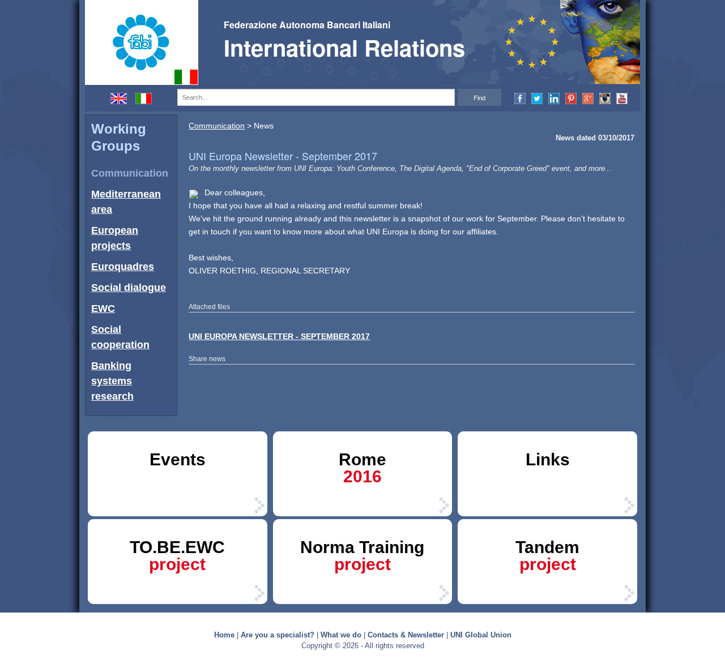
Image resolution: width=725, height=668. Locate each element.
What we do (341, 635)
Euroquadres (122, 266)
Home (224, 635)
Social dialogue (128, 287)
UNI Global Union (480, 635)
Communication (129, 173)
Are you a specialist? (277, 635)
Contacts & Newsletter (406, 635)
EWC (103, 308)
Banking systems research (112, 381)
